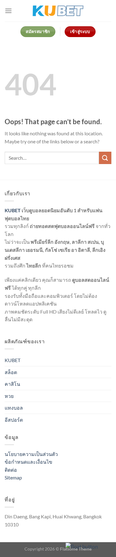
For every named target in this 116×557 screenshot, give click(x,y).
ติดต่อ (11, 470)
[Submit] (105, 158)
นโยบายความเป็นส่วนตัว (31, 454)
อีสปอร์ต (14, 420)
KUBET (13, 210)
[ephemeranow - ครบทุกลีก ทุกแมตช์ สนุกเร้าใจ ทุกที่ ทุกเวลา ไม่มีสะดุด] (58, 11)
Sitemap (13, 477)
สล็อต (11, 372)
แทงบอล (14, 408)
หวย (9, 396)
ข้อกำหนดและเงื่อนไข (28, 462)
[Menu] (8, 10)
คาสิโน (12, 384)
